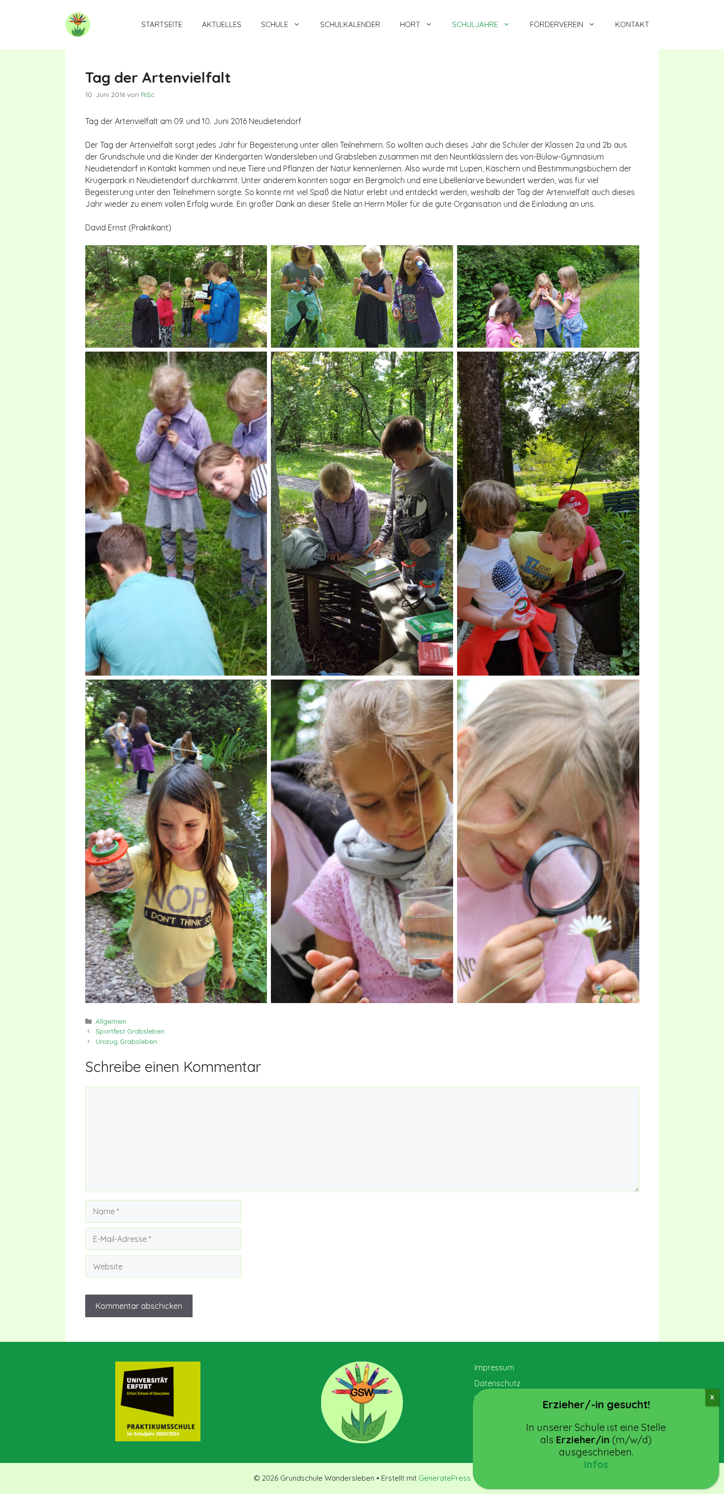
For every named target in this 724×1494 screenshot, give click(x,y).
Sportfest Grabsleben (130, 1031)
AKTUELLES (221, 24)
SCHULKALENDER (350, 24)
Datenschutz (497, 1383)
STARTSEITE (161, 24)
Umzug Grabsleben (126, 1041)
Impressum (494, 1367)
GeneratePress (445, 1478)
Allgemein (111, 1021)
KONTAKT (632, 24)
